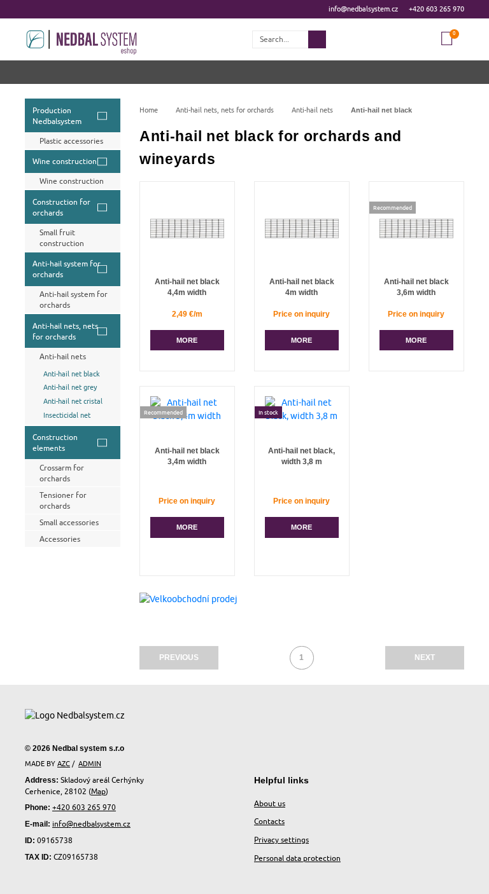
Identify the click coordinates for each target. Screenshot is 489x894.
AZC (63, 763)
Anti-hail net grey (70, 387)
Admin (89, 763)
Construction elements (55, 442)
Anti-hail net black (71, 374)
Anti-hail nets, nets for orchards (65, 331)
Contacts (269, 821)
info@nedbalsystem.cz (363, 9)
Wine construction (64, 161)
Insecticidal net (66, 415)
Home (148, 110)
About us (269, 803)
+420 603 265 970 (436, 9)
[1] (317, 39)
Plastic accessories (71, 141)
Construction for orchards (61, 207)
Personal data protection (297, 858)
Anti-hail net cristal (73, 401)
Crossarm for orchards (61, 473)
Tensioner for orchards (63, 500)
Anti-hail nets (62, 356)
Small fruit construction (61, 238)
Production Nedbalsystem (57, 116)
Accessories (59, 539)
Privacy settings (281, 839)
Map (98, 791)
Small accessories (69, 522)
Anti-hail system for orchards (66, 269)
